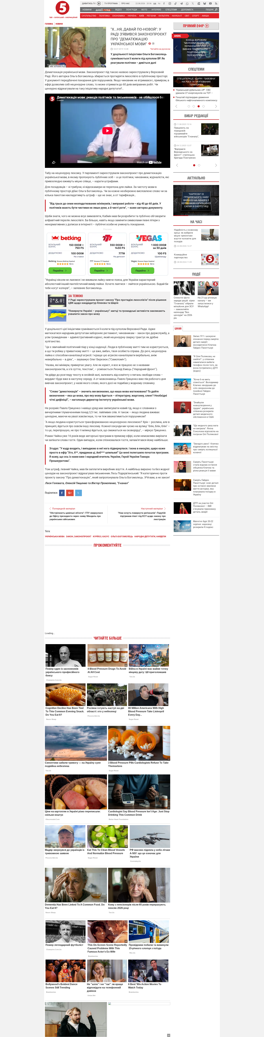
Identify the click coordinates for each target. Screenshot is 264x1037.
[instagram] (170, 3)
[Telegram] (181, 3)
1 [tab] (189, 106)
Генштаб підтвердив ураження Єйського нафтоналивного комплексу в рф (196, 100)
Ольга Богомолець (122, 536)
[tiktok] (175, 3)
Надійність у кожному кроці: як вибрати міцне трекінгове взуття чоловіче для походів (186, 236)
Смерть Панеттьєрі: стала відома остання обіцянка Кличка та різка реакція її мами (205, 466)
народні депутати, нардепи (150, 536)
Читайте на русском (160, 48)
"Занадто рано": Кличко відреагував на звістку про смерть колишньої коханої (206, 448)
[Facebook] (164, 3)
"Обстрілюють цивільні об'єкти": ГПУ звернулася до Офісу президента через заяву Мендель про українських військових (76, 516)
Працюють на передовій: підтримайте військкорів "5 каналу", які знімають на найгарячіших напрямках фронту (186, 136)
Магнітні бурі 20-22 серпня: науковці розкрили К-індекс (203, 524)
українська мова (54, 536)
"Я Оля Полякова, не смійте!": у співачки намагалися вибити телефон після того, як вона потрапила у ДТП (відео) (205, 363)
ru (159, 3)
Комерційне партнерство (181, 256)
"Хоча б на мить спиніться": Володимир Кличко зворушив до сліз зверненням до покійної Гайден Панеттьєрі (205, 386)
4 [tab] (203, 106)
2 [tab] (194, 106)
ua (154, 3)
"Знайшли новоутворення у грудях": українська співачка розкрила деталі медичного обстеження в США (203, 409)
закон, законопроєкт (78, 536)
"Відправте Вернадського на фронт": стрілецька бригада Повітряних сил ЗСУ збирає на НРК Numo (185, 156)
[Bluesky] (204, 3)
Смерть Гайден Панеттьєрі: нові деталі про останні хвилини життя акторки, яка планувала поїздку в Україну (205, 487)
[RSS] (216, 3)
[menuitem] (87, 9)
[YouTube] (210, 3)
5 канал (101, 65)
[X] (193, 3)
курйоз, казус (101, 536)
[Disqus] (107, 592)
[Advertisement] (107, 253)
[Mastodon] (199, 3)
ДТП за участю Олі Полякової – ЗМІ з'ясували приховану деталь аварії (204, 507)
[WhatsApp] (187, 3)
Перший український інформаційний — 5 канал (62, 10)
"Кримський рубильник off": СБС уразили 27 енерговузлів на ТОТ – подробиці (194, 93)
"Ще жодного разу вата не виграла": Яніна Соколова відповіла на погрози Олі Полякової (205, 430)
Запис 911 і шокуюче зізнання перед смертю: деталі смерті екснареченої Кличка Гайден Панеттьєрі (206, 342)
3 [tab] (199, 106)
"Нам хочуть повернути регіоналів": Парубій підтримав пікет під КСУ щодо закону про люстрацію (142, 516)
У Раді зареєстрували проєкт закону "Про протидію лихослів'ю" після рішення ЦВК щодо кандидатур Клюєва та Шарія (117, 301)
